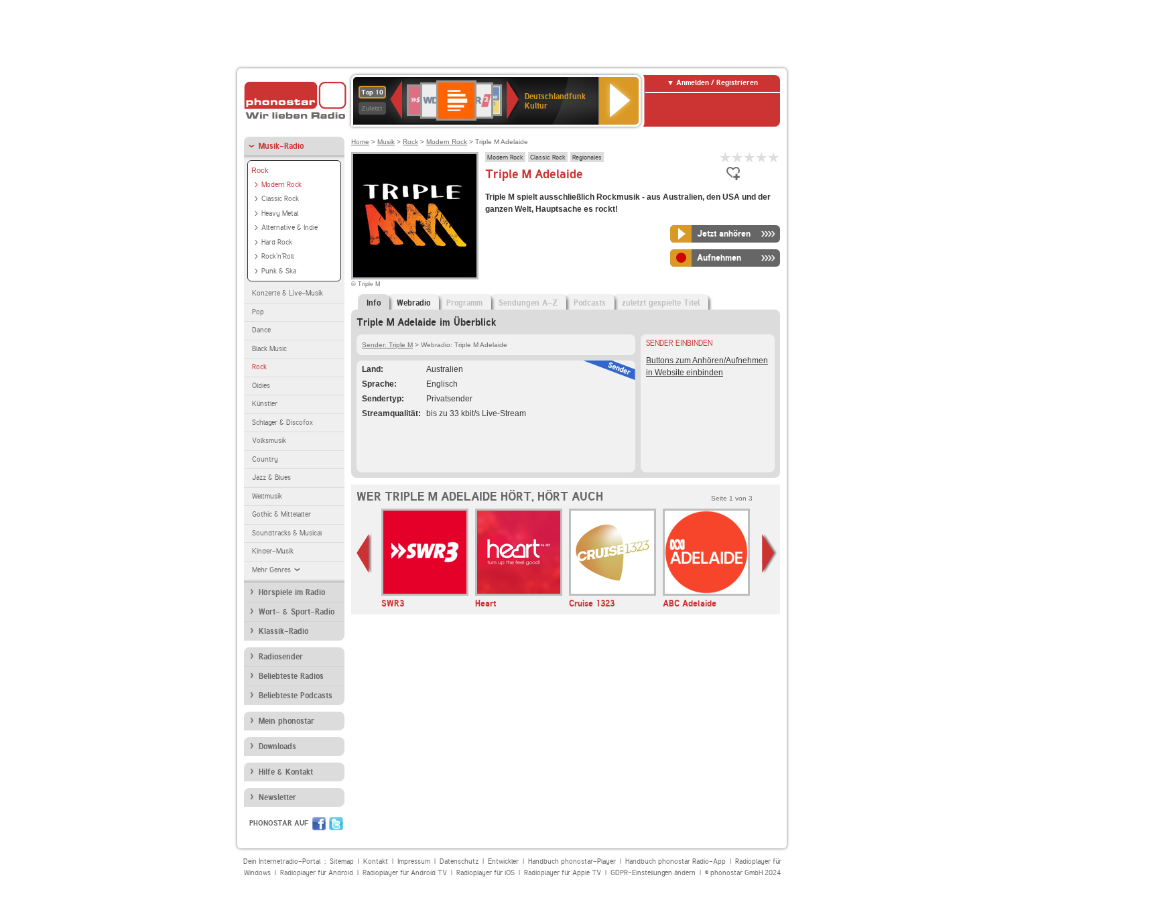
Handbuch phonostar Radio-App (675, 861)
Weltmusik (267, 496)
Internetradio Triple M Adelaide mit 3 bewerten (750, 157)
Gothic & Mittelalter (281, 514)
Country (265, 459)
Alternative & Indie (289, 227)
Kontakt (375, 861)
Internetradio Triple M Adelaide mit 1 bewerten (726, 157)
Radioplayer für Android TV (405, 872)
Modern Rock (281, 184)
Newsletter (277, 797)
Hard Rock (276, 242)
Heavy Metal (279, 213)
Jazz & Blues (271, 477)
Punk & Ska (278, 271)
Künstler (264, 403)
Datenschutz (459, 861)
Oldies (261, 385)
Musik (386, 141)
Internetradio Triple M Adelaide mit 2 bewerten (738, 157)
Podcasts (590, 303)
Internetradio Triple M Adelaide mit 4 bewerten (762, 157)
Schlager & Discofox (282, 422)
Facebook (319, 823)
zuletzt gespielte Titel (661, 303)
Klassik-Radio (283, 631)
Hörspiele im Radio (292, 592)
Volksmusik (269, 440)
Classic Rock (280, 198)
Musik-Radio (281, 146)
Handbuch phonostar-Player (572, 861)
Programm (464, 303)
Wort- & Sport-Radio (296, 612)
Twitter (336, 823)
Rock (260, 170)
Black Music (269, 348)
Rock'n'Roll (277, 256)
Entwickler (503, 861)
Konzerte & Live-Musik (287, 293)
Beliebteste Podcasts (295, 695)
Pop (258, 312)
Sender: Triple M (387, 344)
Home (360, 141)
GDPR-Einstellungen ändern (653, 872)
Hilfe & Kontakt (286, 772)
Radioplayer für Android (316, 872)
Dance (261, 330)
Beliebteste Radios (291, 676)
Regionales (587, 157)
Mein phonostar (286, 721)
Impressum (413, 861)
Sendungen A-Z (528, 303)
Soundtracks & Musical (287, 533)
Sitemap (342, 861)
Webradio (413, 303)
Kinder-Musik (273, 551)
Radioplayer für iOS (485, 872)
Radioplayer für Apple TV (562, 872)
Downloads (277, 746)
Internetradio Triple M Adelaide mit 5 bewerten (774, 157)
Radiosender (281, 656)
